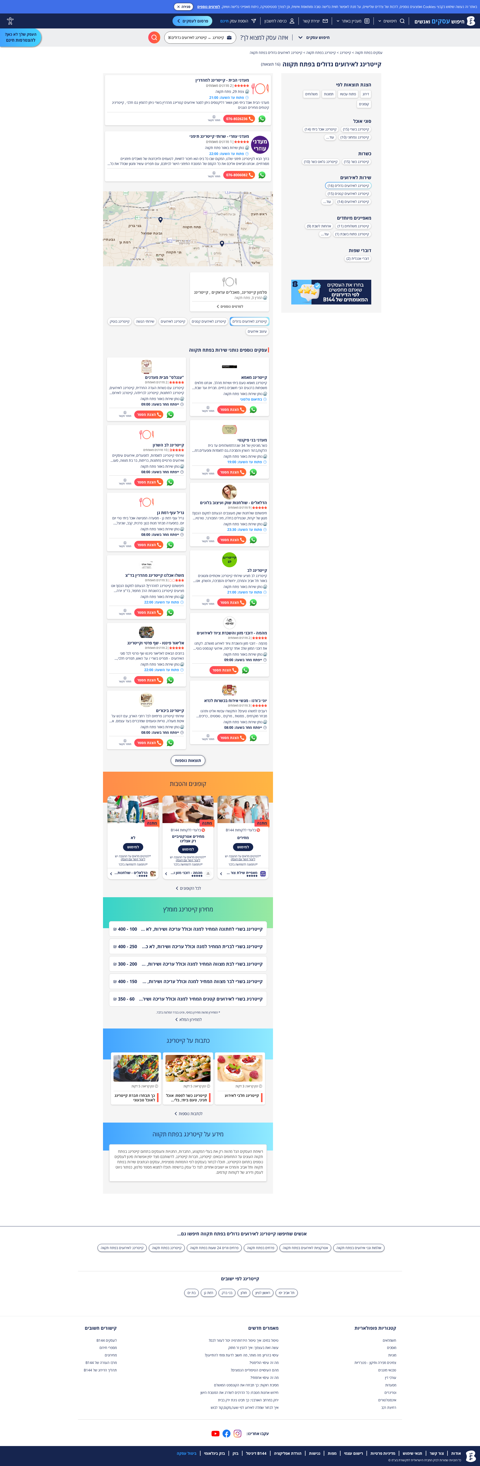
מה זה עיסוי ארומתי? (264, 1377)
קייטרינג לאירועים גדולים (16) (348, 185)
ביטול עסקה (186, 1453)
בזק (235, 1453)
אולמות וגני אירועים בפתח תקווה (358, 1247)
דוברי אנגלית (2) (357, 258)
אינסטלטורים (387, 1400)
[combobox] (200, 37)
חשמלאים (389, 1340)
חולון (244, 1292)
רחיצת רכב (388, 1407)
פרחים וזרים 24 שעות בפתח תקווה (214, 1247)
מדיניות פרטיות (382, 1453)
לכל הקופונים (190, 888)
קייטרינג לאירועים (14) (353, 201)
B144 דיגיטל (256, 1453)
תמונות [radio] (329, 94)
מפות (332, 1453)
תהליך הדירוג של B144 (100, 1370)
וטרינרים (390, 1392)
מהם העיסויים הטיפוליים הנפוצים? (254, 1370)
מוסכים (391, 1347)
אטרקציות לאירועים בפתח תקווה (305, 1247)
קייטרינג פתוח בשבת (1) (352, 234)
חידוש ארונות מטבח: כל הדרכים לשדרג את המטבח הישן (239, 1392)
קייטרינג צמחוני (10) (354, 137)
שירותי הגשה (145, 321)
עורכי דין (390, 1377)
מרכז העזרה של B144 (101, 1362)
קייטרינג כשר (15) (356, 161)
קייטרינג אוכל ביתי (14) (320, 129)
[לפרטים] (331, 292)
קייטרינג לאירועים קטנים (209, 321)
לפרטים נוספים (208, 6)
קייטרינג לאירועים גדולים (249, 321)
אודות (456, 1453)
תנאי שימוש (412, 1453)
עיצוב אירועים (257, 331)
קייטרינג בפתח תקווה (167, 1247)
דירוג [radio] (365, 94)
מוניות (392, 1355)
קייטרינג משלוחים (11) (353, 226)
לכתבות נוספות (190, 1113)
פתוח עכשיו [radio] (348, 94)
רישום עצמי (353, 1453)
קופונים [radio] (364, 104)
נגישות (314, 1453)
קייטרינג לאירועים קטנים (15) (348, 193)
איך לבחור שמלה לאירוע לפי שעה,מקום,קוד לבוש (244, 1407)
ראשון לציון (263, 1292)
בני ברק (227, 1292)
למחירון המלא (191, 1019)
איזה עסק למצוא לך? (264, 37)
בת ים (192, 1292)
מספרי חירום (108, 1347)
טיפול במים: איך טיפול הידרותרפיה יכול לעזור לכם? (243, 1340)
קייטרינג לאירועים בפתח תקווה (122, 1247)
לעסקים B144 (106, 1340)
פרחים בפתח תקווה (260, 1247)
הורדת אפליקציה (288, 1453)
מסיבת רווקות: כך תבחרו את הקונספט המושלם (246, 1385)
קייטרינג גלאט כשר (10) (321, 161)
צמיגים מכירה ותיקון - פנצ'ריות (375, 1362)
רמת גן (208, 1292)
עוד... (330, 137)
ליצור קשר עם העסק (243, 859)
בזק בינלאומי (214, 1453)
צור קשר (437, 1453)
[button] (247, 92)
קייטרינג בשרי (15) (356, 129)
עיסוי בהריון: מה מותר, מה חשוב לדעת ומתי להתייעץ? (241, 1355)
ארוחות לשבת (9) (319, 226)
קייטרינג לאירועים (173, 321)
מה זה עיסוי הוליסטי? (264, 1362)
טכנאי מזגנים (387, 1370)
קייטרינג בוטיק (120, 321)
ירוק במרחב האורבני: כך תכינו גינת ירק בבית (248, 1400)
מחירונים (111, 1355)
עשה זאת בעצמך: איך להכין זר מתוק (253, 1347)
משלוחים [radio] (311, 94)
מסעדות (390, 1385)
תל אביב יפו (286, 1292)
